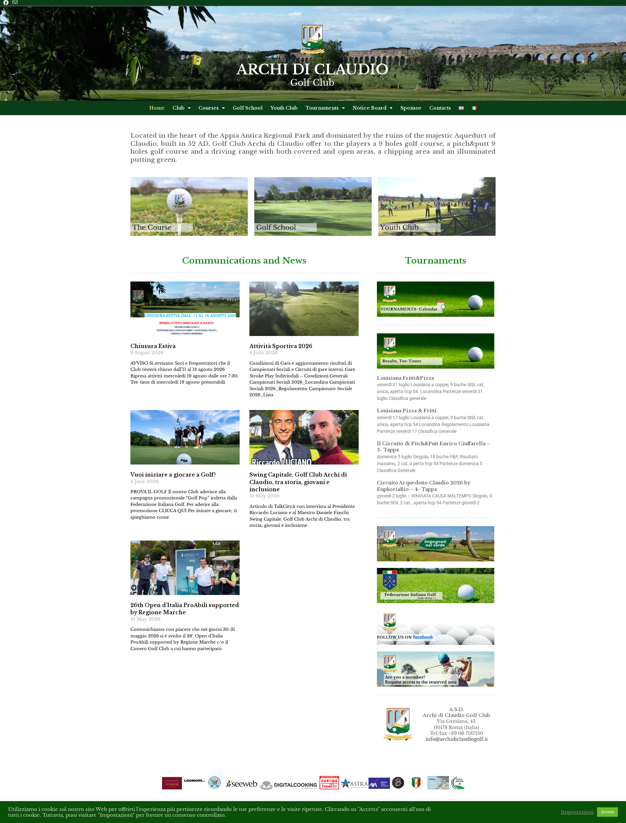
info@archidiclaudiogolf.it (456, 739)
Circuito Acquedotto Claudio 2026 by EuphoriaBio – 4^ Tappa (423, 486)
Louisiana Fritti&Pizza (405, 378)
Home (157, 108)
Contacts (440, 108)
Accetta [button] (607, 812)
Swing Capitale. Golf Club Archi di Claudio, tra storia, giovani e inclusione (298, 482)
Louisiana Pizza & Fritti (407, 411)
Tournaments (322, 108)
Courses (209, 108)
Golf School (248, 108)
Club (178, 108)
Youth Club (284, 108)
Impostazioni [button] (577, 812)
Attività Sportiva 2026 (280, 346)
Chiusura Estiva (153, 346)
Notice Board (369, 108)
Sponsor (411, 108)
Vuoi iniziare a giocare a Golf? (173, 474)
